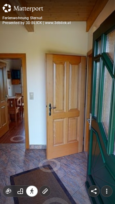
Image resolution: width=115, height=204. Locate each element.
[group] (20, 191)
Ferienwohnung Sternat (22, 18)
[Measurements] (45, 191)
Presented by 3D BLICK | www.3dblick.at (36, 23)
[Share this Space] (94, 191)
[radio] (8, 191)
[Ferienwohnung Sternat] (57, 102)
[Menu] (107, 191)
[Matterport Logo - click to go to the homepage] (22, 7)
